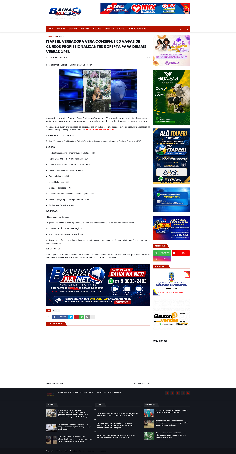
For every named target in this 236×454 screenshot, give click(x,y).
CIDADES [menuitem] (97, 29)
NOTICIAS (62, 36)
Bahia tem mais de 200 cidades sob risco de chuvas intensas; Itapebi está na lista (116, 436)
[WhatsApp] (81, 317)
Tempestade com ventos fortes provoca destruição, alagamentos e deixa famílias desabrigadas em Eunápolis (115, 425)
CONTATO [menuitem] (85, 29)
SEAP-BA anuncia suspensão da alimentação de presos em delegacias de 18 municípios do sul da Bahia (75, 439)
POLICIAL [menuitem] (61, 29)
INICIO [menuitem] (50, 29)
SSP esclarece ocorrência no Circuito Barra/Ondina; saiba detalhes (171, 411)
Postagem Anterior (55, 383)
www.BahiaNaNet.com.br (71, 451)
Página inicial (51, 36)
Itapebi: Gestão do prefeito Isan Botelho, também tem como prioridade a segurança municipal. (172, 423)
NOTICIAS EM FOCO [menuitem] (137, 29)
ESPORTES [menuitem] (109, 29)
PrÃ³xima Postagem (141, 383)
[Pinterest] (76, 317)
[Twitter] (70, 317)
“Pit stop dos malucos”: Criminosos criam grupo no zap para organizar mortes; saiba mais (170, 435)
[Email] (87, 317)
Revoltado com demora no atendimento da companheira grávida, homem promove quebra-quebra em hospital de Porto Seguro (74, 413)
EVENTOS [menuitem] (73, 29)
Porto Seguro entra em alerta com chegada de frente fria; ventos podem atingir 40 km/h (117, 414)
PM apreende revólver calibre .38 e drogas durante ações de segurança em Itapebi (74, 427)
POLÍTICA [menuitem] (121, 29)
